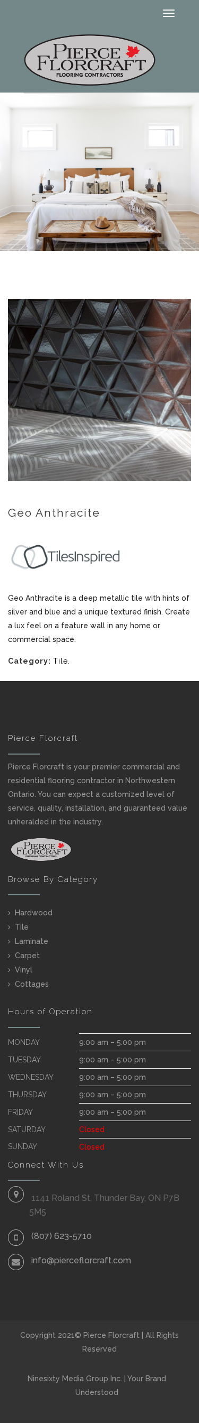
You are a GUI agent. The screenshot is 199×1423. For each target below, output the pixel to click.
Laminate (31, 941)
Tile (60, 661)
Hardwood (34, 912)
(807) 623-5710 (61, 1236)
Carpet (27, 955)
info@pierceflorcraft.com (81, 1260)
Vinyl (23, 970)
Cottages (32, 984)
